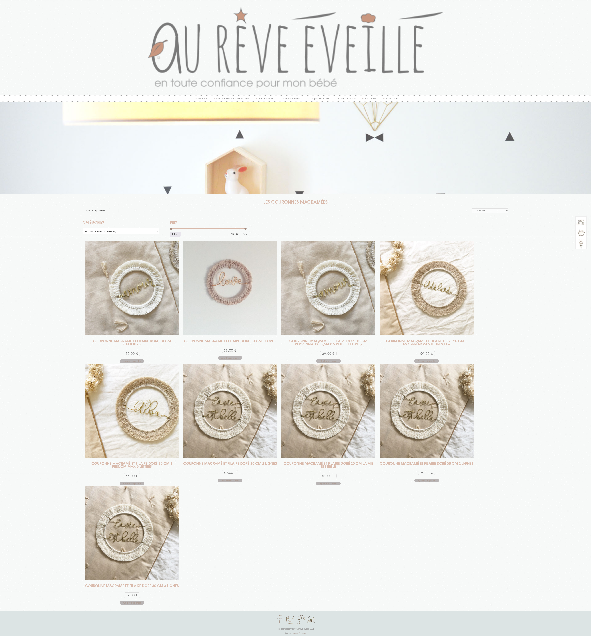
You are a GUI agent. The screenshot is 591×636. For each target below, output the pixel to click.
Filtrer (175, 234)
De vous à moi (392, 98)
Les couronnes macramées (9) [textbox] (121, 231)
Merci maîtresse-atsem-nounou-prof (232, 98)
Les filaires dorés (265, 98)
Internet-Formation (299, 633)
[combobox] (121, 231)
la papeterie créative (319, 98)
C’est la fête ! (371, 98)
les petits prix (201, 98)
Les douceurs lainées (291, 98)
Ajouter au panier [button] (132, 361)
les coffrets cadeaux (347, 98)
